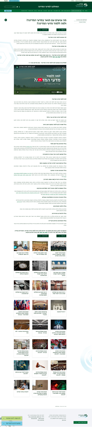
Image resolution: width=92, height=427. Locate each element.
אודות (86, 10)
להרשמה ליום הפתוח (13, 418)
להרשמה (63, 29)
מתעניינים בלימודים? (13, 423)
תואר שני (45, 10)
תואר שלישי (40, 10)
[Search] (5, 6)
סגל (83, 10)
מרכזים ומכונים (24, 10)
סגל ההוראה (29, 146)
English (6, 0)
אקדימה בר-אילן (41, 420)
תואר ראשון (50, 10)
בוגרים (35, 10)
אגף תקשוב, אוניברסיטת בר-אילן (35, 416)
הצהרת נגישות (41, 418)
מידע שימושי (30, 10)
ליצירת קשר (44, 29)
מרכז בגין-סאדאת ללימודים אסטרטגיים (22, 173)
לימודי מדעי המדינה (40, 415)
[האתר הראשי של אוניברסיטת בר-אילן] (82, 417)
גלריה (72, 0)
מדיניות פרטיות (34, 418)
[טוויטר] (17, 7)
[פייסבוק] (19, 7)
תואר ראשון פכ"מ (57, 10)
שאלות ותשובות (82, 22)
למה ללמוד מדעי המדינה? (76, 10)
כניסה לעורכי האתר (82, 422)
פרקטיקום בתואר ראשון (65, 10)
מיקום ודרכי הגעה (79, 0)
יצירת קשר (8, 11)
